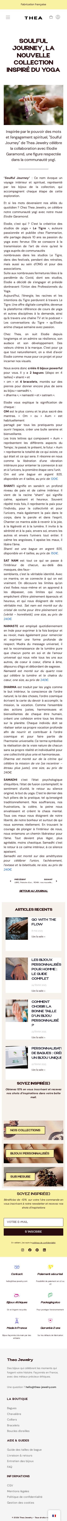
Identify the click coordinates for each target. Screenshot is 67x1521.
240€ (8, 619)
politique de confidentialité (43, 1242)
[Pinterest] (37, 1250)
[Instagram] (23, 1250)
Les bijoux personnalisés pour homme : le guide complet (46, 969)
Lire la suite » (38, 936)
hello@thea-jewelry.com (41, 1387)
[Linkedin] (44, 1250)
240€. (8, 772)
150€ (54, 553)
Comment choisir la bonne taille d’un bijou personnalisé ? (45, 1013)
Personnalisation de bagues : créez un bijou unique (49, 1053)
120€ (54, 479)
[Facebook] (30, 1250)
